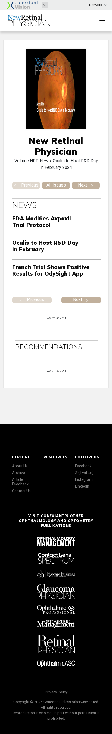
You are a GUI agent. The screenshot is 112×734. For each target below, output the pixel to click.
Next (82, 185)
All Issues (56, 185)
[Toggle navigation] (102, 20)
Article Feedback (20, 481)
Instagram (84, 479)
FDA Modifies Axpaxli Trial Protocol (41, 221)
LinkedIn (82, 486)
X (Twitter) (84, 472)
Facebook (83, 466)
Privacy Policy (56, 692)
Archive (18, 472)
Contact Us (21, 491)
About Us (20, 466)
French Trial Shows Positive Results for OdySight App (50, 270)
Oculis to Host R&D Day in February (45, 246)
